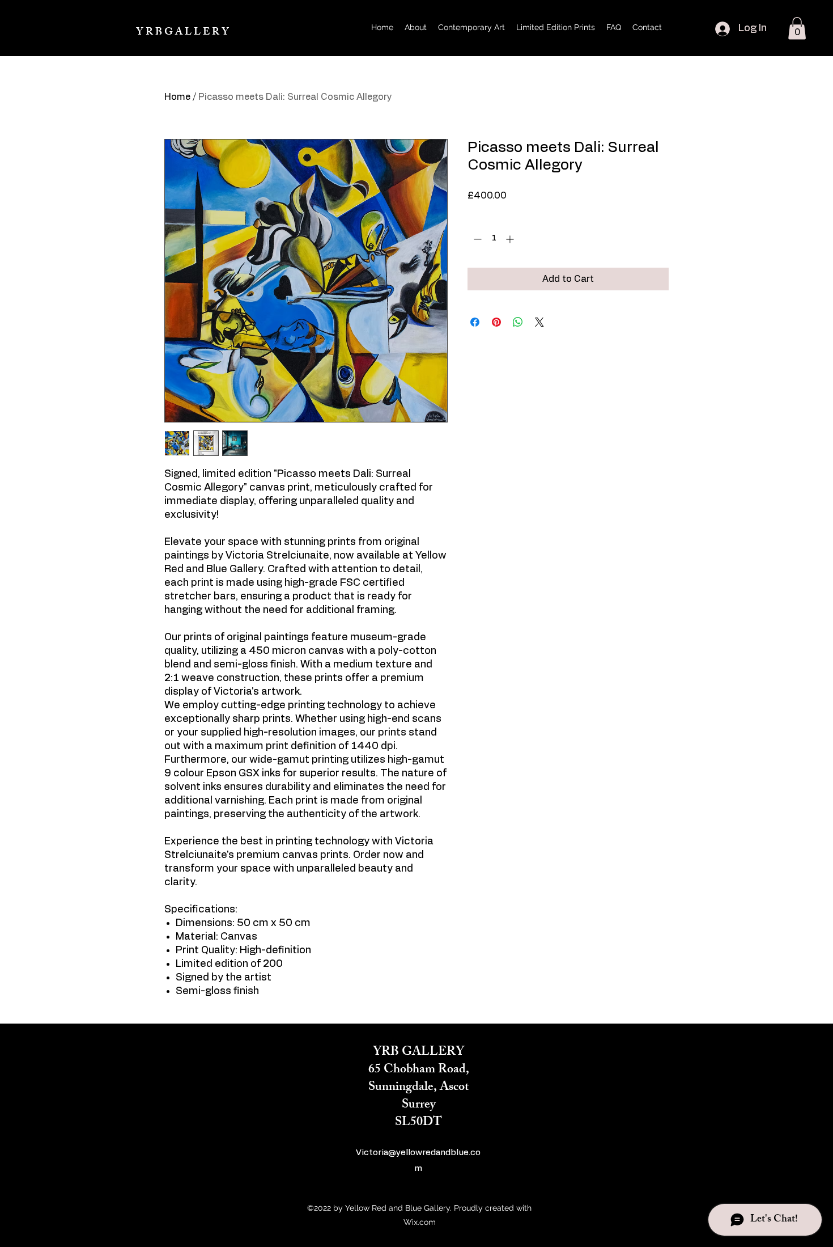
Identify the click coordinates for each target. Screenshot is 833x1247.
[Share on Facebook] (475, 322)
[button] (797, 28)
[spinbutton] (493, 239)
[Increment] (511, 239)
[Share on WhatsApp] (518, 322)
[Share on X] (539, 322)
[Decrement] (476, 239)
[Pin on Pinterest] (496, 322)
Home (177, 97)
